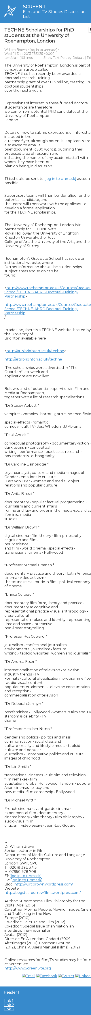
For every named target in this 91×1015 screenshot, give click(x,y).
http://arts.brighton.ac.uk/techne (35, 351)
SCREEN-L (35, 6)
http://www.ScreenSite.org (27, 968)
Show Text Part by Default (64, 58)
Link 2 (9, 1005)
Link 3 (9, 1009)
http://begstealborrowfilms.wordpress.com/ (42, 893)
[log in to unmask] (43, 50)
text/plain (11, 58)
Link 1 (8, 1001)
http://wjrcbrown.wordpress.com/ (43, 884)
